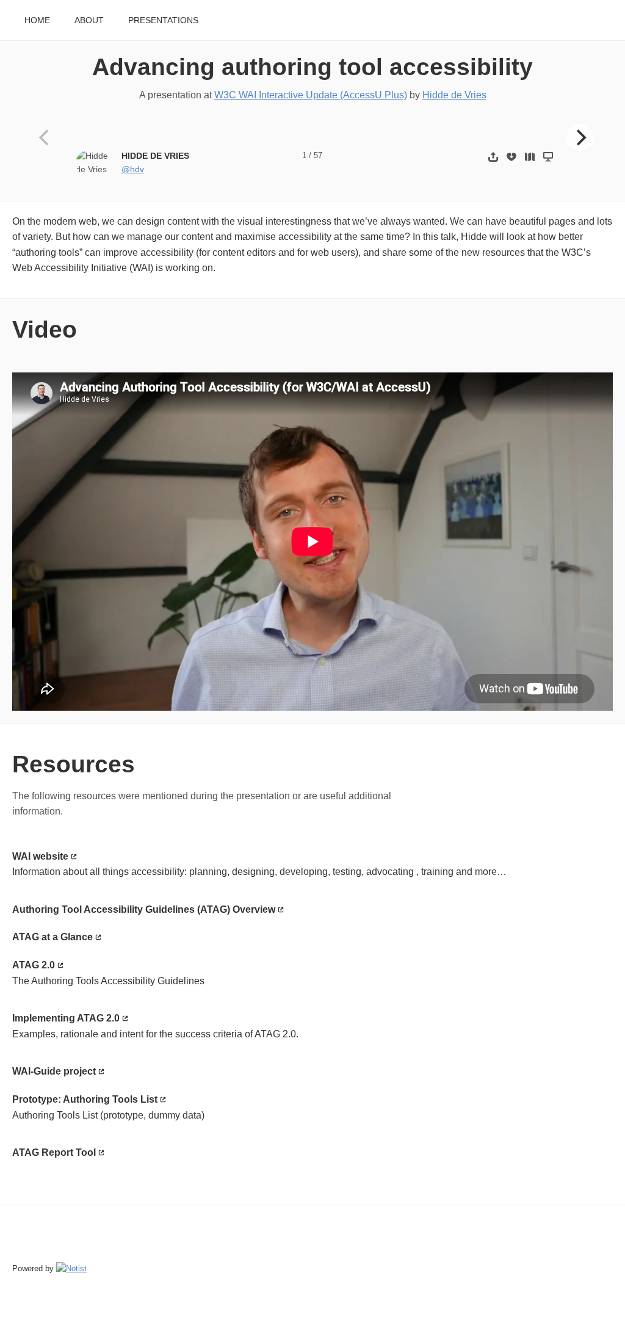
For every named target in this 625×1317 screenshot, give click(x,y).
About (89, 20)
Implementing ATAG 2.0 (66, 1018)
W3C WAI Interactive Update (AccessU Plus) (310, 95)
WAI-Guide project (54, 1071)
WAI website (40, 856)
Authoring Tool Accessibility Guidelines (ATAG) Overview (143, 909)
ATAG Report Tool (54, 1152)
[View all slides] (530, 157)
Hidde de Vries (454, 95)
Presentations (163, 20)
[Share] (493, 157)
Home (37, 20)
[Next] (579, 137)
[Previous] (45, 137)
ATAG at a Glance (52, 937)
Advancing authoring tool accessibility (312, 67)
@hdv (132, 169)
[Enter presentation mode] (548, 157)
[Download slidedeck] (511, 157)
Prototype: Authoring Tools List (84, 1099)
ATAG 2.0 (33, 965)
